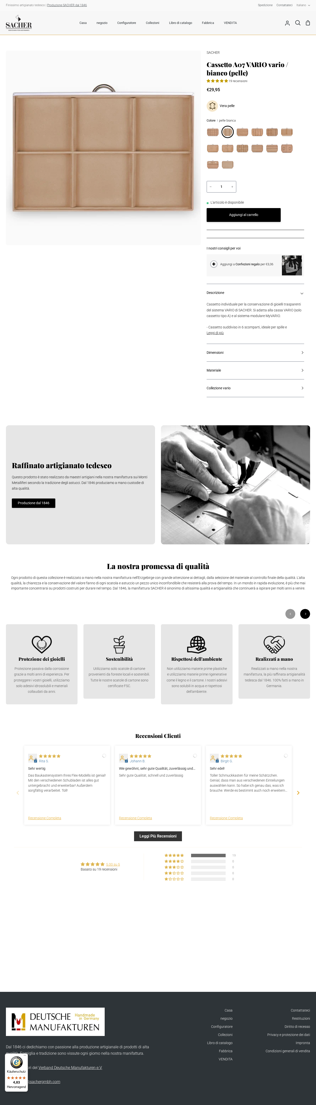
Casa (229, 1010)
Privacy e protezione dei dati (288, 1035)
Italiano (301, 5)
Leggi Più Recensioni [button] (158, 836)
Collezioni (225, 1035)
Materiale (214, 370)
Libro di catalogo (220, 1043)
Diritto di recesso (297, 1027)
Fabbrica (226, 1051)
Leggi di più (215, 333)
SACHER (213, 53)
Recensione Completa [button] (44, 818)
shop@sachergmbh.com (39, 1081)
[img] (49, 756)
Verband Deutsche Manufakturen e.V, (70, 1067)
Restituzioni (301, 1018)
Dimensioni (215, 353)
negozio (226, 1018)
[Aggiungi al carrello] (213, 264)
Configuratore (222, 1027)
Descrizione (215, 293)
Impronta (303, 1043)
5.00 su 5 (113, 864)
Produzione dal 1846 (33, 503)
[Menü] (25, 1056)
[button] (218, 81)
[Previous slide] (18, 792)
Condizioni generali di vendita (288, 1051)
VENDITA (226, 1059)
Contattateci (300, 1010)
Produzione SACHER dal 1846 (67, 5)
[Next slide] (298, 792)
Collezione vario (219, 388)
